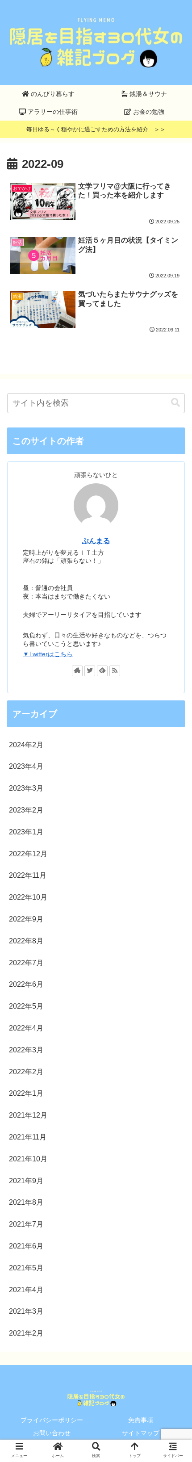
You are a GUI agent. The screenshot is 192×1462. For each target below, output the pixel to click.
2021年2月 (26, 1333)
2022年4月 (26, 1028)
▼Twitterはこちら (48, 654)
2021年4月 (26, 1290)
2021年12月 (28, 1115)
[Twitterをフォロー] (89, 671)
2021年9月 (26, 1181)
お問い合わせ (52, 1433)
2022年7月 (26, 963)
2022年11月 (27, 875)
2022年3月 (26, 1050)
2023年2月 (26, 810)
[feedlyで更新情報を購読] (102, 671)
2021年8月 (26, 1202)
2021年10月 (28, 1159)
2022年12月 (28, 854)
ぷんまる (96, 541)
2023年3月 (26, 788)
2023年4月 (26, 766)
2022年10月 (28, 897)
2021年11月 (27, 1137)
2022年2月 (26, 1072)
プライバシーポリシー (52, 1420)
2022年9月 (26, 919)
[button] (175, 403)
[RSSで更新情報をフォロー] (114, 671)
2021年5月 (26, 1268)
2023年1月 (26, 832)
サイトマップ (140, 1433)
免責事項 (140, 1420)
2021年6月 (26, 1246)
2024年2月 (26, 745)
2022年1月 (26, 1093)
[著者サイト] (77, 671)
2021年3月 (26, 1311)
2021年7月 (26, 1224)
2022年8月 (26, 941)
